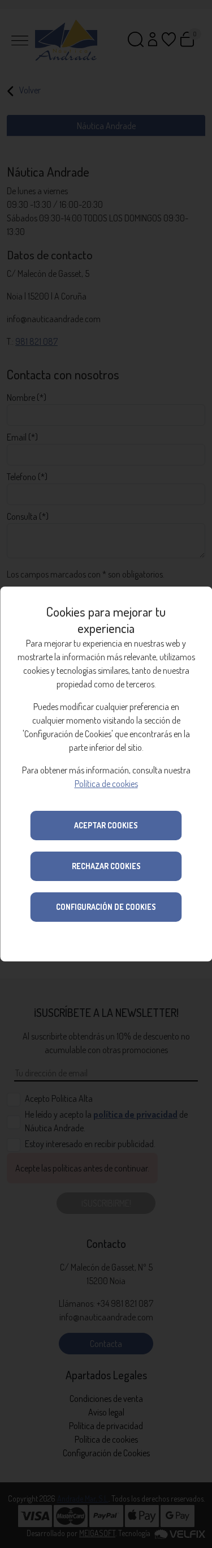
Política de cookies (106, 783)
